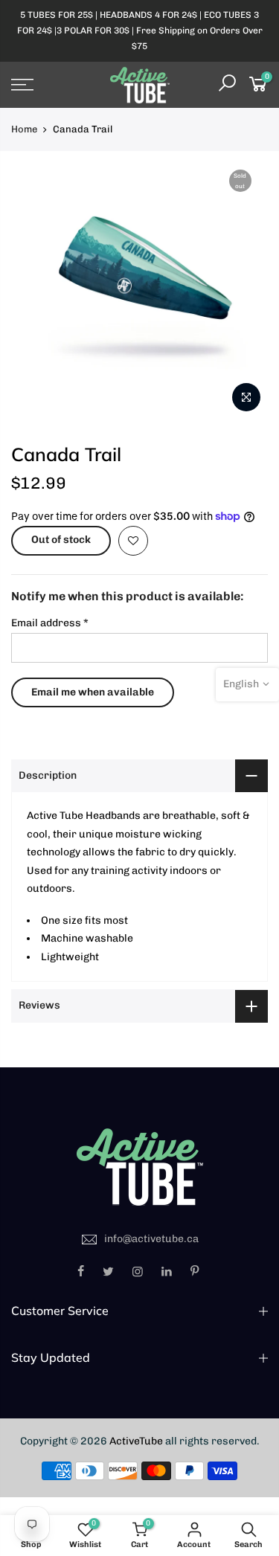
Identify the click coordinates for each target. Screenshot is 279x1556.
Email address (50, 623)
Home (24, 129)
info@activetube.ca (151, 1238)
